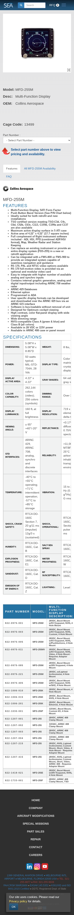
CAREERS (35, 854)
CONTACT (35, 847)
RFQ (53, 5)
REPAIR (36, 839)
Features (11, 168)
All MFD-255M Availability (40, 168)
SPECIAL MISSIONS (36, 823)
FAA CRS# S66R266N (15, 885)
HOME (36, 800)
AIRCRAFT (35, 815)
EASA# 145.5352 (39, 885)
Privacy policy (18, 901)
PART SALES (35, 831)
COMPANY (36, 808)
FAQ (9, 176)
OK (14, 906)
